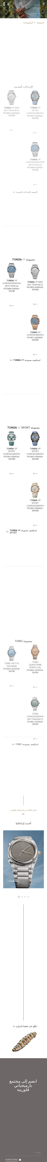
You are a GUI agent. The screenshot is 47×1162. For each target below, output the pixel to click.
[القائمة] (20, 4)
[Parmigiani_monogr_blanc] (44, 4)
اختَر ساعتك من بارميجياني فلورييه (24, 810)
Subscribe (11, 1160)
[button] (14, 3)
